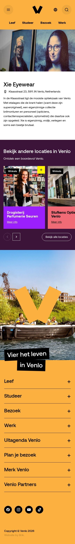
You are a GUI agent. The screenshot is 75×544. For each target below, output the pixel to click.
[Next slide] (16, 237)
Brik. (22, 535)
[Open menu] (8, 10)
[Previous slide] (7, 237)
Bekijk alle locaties (57, 236)
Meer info (12, 222)
